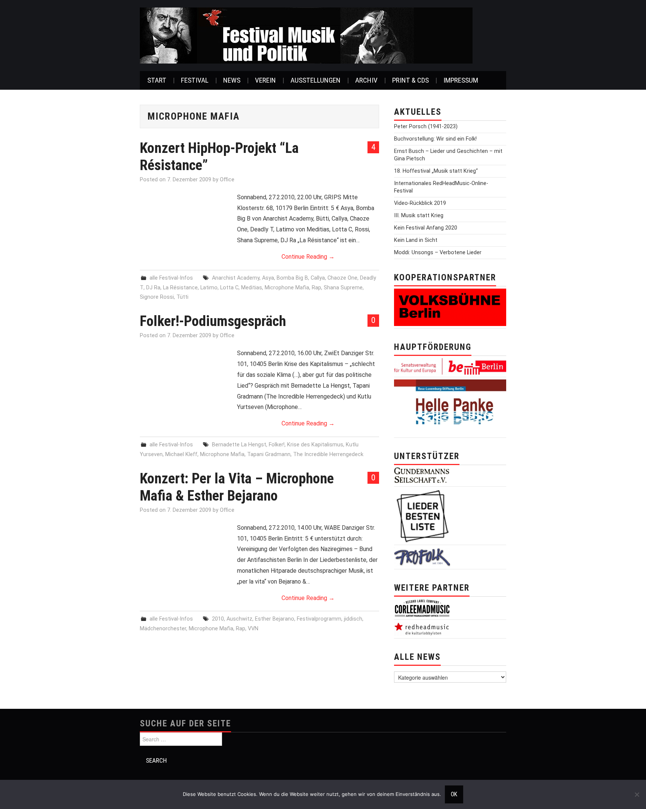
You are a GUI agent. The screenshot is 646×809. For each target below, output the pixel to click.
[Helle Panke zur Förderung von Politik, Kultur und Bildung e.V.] (450, 407)
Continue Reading (308, 256)
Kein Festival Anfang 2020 (425, 228)
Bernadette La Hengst (239, 445)
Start (156, 80)
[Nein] (636, 794)
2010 (218, 619)
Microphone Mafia (287, 287)
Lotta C (229, 287)
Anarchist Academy (235, 278)
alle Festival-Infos (171, 278)
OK (454, 794)
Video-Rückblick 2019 (420, 203)
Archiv (366, 80)
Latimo (209, 287)
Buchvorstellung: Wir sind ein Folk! (435, 139)
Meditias (251, 287)
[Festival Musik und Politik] (306, 35)
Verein (265, 80)
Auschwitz (239, 619)
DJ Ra (153, 287)
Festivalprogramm (319, 619)
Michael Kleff (181, 454)
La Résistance (180, 287)
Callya (318, 278)
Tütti (182, 297)
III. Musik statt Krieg (418, 215)
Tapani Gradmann (268, 454)
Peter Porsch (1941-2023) (426, 126)
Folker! (276, 445)
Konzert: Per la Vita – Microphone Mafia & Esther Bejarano (237, 487)
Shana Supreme (343, 287)
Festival (195, 80)
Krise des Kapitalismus (315, 445)
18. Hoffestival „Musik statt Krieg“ (436, 171)
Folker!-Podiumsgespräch (213, 321)
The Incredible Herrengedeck (328, 454)
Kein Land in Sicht (415, 240)
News (231, 80)
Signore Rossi (157, 297)
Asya (268, 278)
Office (227, 179)
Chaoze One (342, 278)
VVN (253, 628)
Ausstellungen (315, 80)
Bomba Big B (292, 278)
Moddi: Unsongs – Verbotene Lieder (438, 252)
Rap (316, 287)
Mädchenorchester (163, 628)
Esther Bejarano (274, 619)
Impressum (460, 80)
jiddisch (353, 619)
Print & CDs (410, 80)
